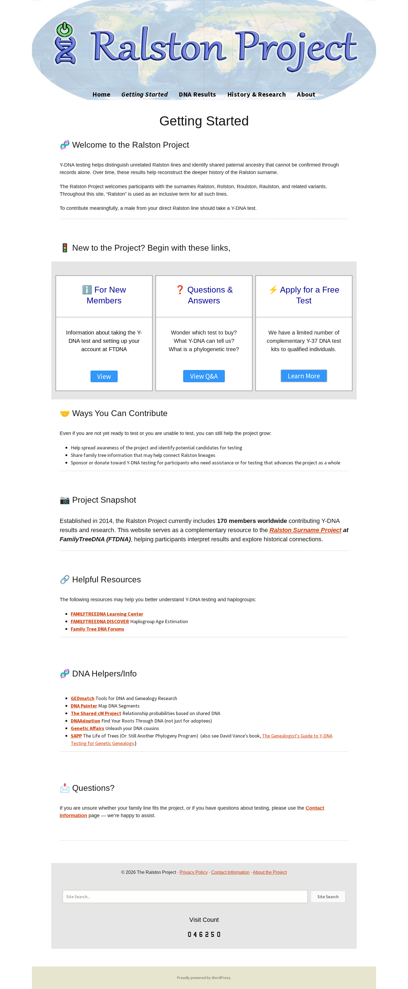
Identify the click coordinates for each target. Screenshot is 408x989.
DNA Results (197, 94)
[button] (328, 896)
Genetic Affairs (87, 728)
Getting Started (144, 94)
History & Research (256, 94)
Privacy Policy (194, 872)
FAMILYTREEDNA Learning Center (107, 614)
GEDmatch (82, 698)
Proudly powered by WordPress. (204, 977)
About (306, 94)
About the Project (270, 872)
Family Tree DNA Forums (97, 629)
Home (101, 94)
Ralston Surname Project (305, 530)
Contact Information (230, 872)
